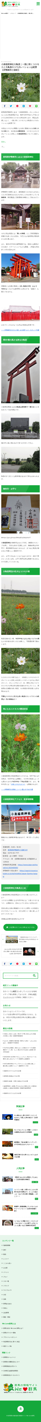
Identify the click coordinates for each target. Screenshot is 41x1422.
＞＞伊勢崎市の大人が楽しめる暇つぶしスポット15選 (20, 330)
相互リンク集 (7, 1346)
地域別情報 (6, 1245)
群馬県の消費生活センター (11, 1362)
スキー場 (6, 1281)
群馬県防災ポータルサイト (11, 1375)
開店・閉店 (6, 1317)
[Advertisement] (20, 37)
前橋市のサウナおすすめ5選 (12, 1093)
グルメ (5, 1277)
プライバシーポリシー (10, 1337)
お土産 (5, 1268)
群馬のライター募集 (9, 1332)
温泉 (4, 1299)
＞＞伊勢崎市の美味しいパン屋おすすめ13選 (17, 789)
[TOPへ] (20, 1409)
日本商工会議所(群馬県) (10, 1371)
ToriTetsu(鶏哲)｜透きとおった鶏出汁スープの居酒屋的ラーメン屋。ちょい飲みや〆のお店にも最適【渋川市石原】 (19, 1050)
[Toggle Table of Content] (2, 147)
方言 (4, 1294)
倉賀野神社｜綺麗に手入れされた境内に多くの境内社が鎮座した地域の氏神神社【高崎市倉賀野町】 (20, 1087)
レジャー (6, 1259)
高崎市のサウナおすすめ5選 (12, 1071)
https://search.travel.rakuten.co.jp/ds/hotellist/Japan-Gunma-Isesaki (20, 874)
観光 (4, 1254)
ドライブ (6, 1286)
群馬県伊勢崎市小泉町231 (18, 850)
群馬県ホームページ (9, 1357)
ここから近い (7, 1263)
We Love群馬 (4, 13)
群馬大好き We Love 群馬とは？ (13, 1328)
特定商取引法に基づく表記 (11, 1341)
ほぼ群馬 (6, 1312)
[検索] (34, 975)
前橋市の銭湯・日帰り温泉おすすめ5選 (16, 1081)
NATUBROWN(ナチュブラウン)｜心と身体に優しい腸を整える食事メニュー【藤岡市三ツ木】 (19, 1065)
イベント (12, 13)
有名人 (5, 1308)
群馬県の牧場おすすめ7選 (12, 1076)
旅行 (4, 1250)
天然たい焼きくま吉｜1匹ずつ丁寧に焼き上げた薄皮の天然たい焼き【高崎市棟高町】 (19, 1035)
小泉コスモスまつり (18, 784)
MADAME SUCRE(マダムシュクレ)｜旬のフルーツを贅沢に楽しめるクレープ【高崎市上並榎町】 (19, 1058)
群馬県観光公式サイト (10, 1366)
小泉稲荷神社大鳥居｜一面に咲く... (25, 13)
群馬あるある (7, 1303)
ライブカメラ (7, 1290)
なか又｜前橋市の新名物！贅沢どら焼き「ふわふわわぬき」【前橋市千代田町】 (20, 1042)
